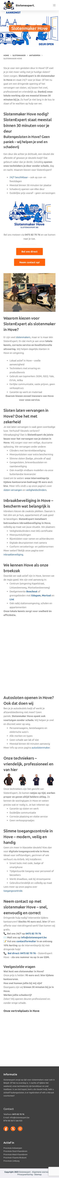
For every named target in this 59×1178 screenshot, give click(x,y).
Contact (8, 1108)
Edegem (36, 595)
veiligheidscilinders (36, 490)
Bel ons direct (29, 251)
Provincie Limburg (11, 1161)
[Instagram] (20, 1128)
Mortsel (46, 595)
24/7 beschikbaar (19, 177)
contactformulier (26, 941)
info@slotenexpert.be (34, 937)
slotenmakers (23, 337)
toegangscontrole (12, 890)
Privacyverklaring (25, 1174)
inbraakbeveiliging (13, 554)
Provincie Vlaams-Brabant (14, 1157)
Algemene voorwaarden (43, 1172)
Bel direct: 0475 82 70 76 (22, 953)
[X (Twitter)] (13, 1128)
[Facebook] (5, 1128)
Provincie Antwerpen (12, 1148)
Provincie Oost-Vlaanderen (15, 1151)
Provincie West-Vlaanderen (15, 1154)
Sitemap (38, 1174)
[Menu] (54, 5)
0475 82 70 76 (33, 933)
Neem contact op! (29, 262)
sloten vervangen (12, 490)
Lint (12, 599)
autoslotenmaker (41, 747)
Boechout (31, 591)
